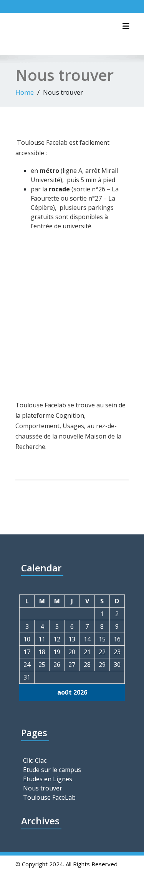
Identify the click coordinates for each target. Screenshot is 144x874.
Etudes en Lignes (47, 779)
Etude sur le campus (52, 769)
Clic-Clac (34, 760)
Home (24, 92)
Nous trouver (42, 788)
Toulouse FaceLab (49, 797)
